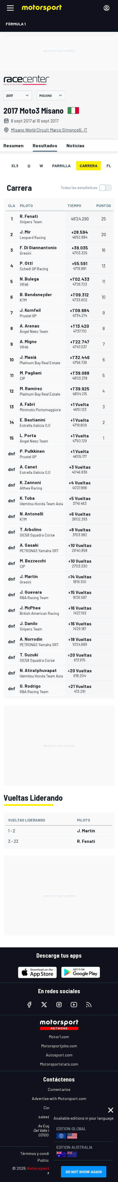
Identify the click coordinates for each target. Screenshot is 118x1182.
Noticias (75, 145)
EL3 (14, 165)
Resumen (13, 145)
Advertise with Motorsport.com (59, 1098)
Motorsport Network (46, 1168)
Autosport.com (59, 1054)
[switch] (86, 187)
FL (109, 165)
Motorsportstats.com (59, 1064)
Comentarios (59, 1089)
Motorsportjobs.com (59, 1045)
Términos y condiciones (40, 1153)
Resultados (45, 145)
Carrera (88, 165)
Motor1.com (59, 1036)
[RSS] (89, 1004)
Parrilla (61, 165)
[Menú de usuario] (106, 8)
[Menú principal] (10, 8)
